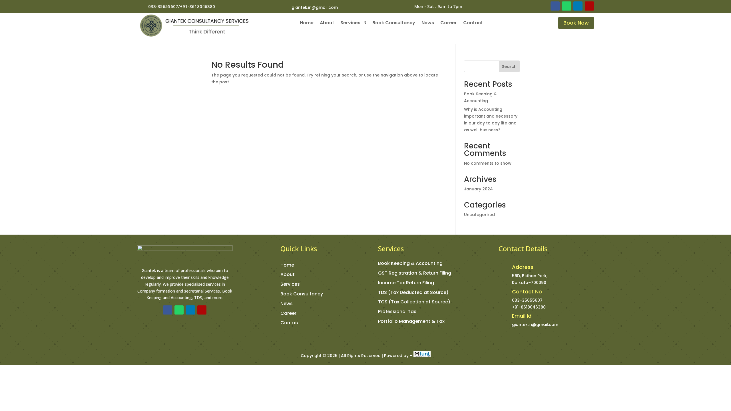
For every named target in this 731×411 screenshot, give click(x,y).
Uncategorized (479, 214)
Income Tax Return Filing (406, 282)
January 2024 (478, 189)
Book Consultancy (393, 23)
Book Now (576, 22)
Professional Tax (397, 311)
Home (307, 23)
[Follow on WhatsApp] (566, 6)
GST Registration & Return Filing (414, 273)
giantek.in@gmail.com (315, 7)
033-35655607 (527, 300)
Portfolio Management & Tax (411, 321)
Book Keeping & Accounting (410, 263)
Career (448, 23)
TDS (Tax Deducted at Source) (413, 292)
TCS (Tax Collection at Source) (414, 302)
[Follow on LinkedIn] (578, 6)
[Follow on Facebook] (555, 6)
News (427, 23)
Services (350, 23)
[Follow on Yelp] (589, 6)
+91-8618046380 (529, 307)
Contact (473, 23)
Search (509, 66)
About (327, 23)
